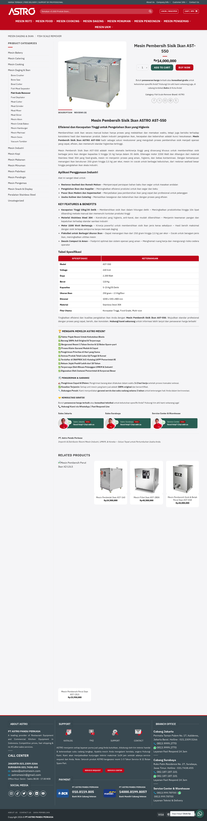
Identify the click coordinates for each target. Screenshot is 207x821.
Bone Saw (15, 79)
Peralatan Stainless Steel (22, 194)
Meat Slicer (16, 114)
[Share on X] (159, 100)
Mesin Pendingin (17, 177)
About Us (150, 2)
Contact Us (194, 2)
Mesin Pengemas (17, 182)
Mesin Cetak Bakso (20, 123)
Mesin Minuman (16, 165)
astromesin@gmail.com (26, 775)
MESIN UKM (103, 27)
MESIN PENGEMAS (176, 21)
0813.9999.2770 (167, 743)
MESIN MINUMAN (119, 21)
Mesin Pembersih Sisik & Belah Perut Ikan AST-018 (182, 498)
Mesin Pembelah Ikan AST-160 (110, 497)
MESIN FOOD (44, 21)
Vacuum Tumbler (19, 141)
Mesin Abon (16, 119)
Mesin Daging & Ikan (20, 36)
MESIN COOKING (68, 21)
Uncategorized (16, 200)
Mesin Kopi (14, 153)
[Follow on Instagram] (11, 793)
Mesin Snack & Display (20, 188)
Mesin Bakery (15, 52)
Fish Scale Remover (49, 36)
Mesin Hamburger (19, 128)
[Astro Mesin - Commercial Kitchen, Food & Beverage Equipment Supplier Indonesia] (21, 11)
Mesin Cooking (16, 64)
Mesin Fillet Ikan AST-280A (147, 497)
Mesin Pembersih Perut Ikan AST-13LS (74, 693)
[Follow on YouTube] (43, 793)
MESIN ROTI (23, 21)
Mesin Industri (16, 147)
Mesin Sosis (16, 137)
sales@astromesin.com (26, 771)
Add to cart (162, 67)
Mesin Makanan (16, 159)
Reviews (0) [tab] (80, 112)
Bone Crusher (17, 75)
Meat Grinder (17, 106)
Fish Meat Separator (20, 88)
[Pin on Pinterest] (170, 100)
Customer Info (179, 2)
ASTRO (181, 94)
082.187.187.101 (167, 772)
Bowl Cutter (16, 84)
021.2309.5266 (29, 763)
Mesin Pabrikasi (16, 171)
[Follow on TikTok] (17, 793)
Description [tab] (65, 112)
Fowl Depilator (18, 97)
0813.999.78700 (166, 792)
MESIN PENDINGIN (147, 21)
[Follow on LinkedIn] (37, 793)
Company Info (163, 2)
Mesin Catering (16, 58)
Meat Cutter (16, 101)
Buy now (184, 67)
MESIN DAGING (93, 21)
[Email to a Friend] (165, 100)
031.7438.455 (29, 767)
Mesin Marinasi (18, 132)
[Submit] (150, 11)
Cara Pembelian (41, 812)
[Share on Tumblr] (176, 100)
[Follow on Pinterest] (30, 793)
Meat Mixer (16, 110)
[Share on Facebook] (154, 100)
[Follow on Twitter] (24, 793)
